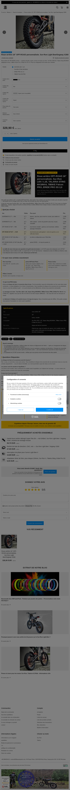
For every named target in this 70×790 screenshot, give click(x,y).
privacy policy (36, 384)
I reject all (20, 409)
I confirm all (49, 409)
